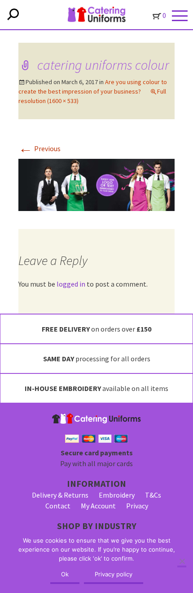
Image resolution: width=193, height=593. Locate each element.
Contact (57, 505)
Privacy (137, 505)
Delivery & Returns (60, 494)
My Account (98, 505)
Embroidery (117, 494)
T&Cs (153, 494)
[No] (181, 562)
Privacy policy (113, 574)
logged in (71, 283)
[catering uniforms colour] (96, 184)
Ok (65, 574)
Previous (39, 148)
